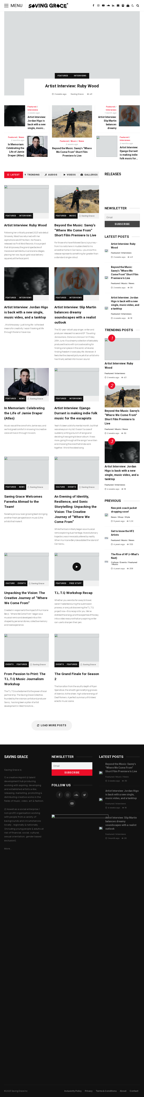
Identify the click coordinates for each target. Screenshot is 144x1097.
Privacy (89, 1090)
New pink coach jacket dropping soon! (106, 514)
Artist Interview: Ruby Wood (72, 53)
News (81, 141)
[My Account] (123, 5)
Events (72, 487)
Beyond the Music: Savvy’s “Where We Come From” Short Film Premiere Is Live (72, 121)
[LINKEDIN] (113, 5)
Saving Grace (77, 94)
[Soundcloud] (76, 794)
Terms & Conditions (106, 1090)
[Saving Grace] (48, 6)
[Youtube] (72, 803)
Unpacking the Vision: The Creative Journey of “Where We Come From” (26, 567)
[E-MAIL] (118, 5)
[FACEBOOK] (93, 5)
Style (127, 517)
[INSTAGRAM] (98, 5)
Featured (63, 76)
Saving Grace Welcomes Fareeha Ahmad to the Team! (26, 470)
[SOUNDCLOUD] (108, 5)
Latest (15, 175)
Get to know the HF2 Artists (106, 538)
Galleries (91, 175)
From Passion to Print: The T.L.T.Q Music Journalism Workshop (26, 648)
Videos (71, 175)
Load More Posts (53, 725)
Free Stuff (75, 583)
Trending (33, 175)
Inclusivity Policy (73, 1090)
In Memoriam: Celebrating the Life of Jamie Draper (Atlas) (37, 146)
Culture (60, 487)
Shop (120, 517)
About (123, 1090)
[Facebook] (59, 794)
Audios (52, 175)
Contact (134, 1090)
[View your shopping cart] (128, 5)
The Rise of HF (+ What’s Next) (106, 562)
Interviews (80, 76)
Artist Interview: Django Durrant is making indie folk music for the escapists (106, 146)
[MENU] (6, 5)
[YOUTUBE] (103, 5)
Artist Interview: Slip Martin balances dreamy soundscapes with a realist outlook (129, 115)
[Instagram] (67, 794)
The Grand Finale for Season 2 (76, 648)
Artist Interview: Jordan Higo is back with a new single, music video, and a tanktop (14, 115)
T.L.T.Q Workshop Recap (76, 567)
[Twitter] (84, 794)
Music (74, 141)
